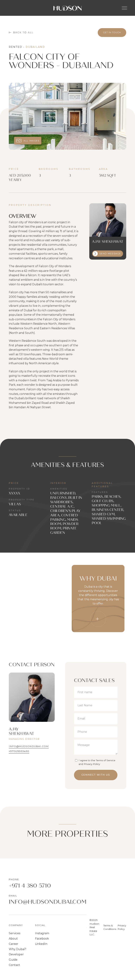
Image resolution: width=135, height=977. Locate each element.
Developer (16, 954)
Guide (13, 959)
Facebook (42, 938)
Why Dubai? (17, 949)
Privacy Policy (122, 927)
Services (14, 933)
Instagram (42, 933)
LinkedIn (41, 944)
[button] (124, 8)
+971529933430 (19, 751)
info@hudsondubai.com (29, 746)
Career (13, 944)
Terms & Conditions (109, 927)
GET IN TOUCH (112, 32)
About (13, 938)
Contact (14, 965)
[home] (67, 8)
